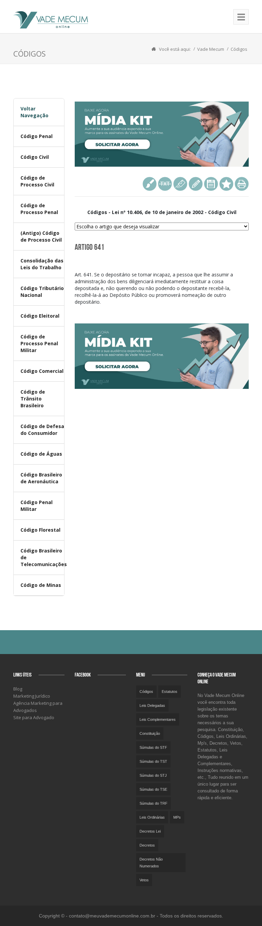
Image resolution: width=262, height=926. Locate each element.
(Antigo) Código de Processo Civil (41, 236)
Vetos (144, 880)
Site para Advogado (33, 717)
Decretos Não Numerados (151, 862)
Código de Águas (41, 454)
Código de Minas (40, 585)
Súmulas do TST (153, 761)
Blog (17, 689)
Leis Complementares (158, 719)
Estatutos (169, 691)
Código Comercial (41, 371)
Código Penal (36, 136)
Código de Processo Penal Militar (39, 343)
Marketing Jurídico (31, 696)
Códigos (239, 49)
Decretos (147, 845)
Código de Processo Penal (39, 208)
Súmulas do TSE (153, 789)
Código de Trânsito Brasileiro (32, 399)
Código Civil (34, 157)
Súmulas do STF (153, 747)
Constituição (150, 733)
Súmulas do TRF (154, 803)
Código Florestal (40, 530)
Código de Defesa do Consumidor (42, 429)
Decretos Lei (150, 831)
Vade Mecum (210, 49)
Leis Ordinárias (152, 817)
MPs (177, 817)
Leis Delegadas (152, 705)
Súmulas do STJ (153, 775)
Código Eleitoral (39, 316)
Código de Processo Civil (37, 181)
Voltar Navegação (34, 112)
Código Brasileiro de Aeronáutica (41, 478)
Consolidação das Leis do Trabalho (41, 264)
